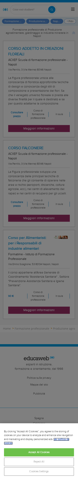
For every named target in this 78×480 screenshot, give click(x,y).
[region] (39, 451)
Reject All (39, 461)
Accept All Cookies (39, 452)
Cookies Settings (39, 471)
